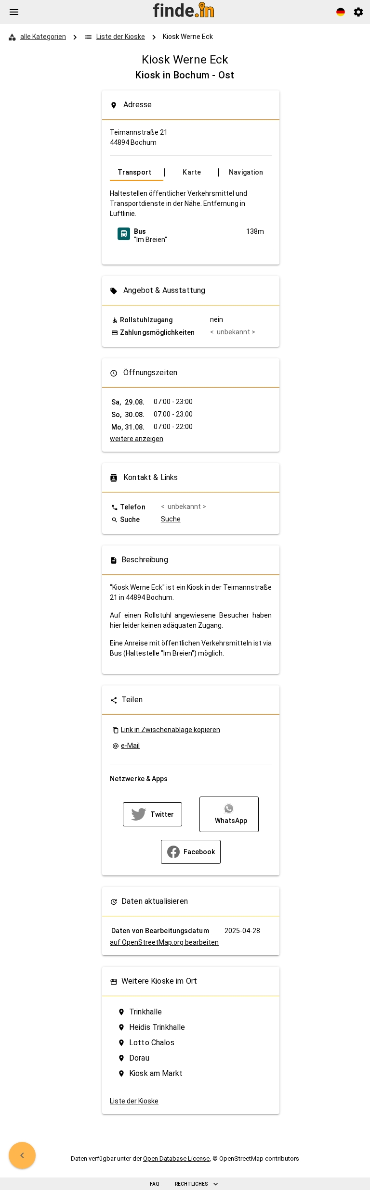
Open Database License (176, 1158)
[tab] (136, 172)
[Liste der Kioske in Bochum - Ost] (22, 1155)
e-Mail (130, 745)
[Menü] (14, 12)
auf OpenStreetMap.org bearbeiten (164, 942)
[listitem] (191, 234)
